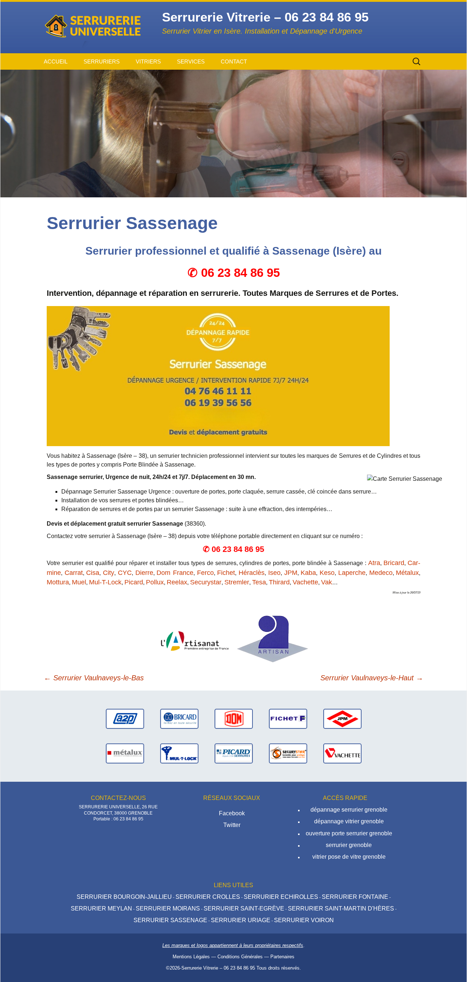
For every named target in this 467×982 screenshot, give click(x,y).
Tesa (259, 582)
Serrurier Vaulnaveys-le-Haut (371, 678)
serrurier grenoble (349, 845)
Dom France (175, 572)
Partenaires (282, 956)
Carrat (74, 572)
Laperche (352, 572)
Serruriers (102, 61)
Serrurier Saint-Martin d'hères (341, 908)
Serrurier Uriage (240, 920)
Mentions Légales (191, 956)
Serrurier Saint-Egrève (244, 908)
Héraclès (252, 572)
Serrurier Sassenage (170, 920)
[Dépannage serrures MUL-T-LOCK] (179, 753)
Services (191, 61)
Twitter (231, 825)
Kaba (308, 572)
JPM (290, 572)
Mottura (58, 582)
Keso (327, 572)
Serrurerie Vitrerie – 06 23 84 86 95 (218, 968)
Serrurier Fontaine (355, 897)
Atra (374, 563)
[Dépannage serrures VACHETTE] (342, 753)
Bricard (393, 563)
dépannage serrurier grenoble (348, 810)
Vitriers (148, 61)
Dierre (144, 572)
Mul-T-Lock (105, 582)
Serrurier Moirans (168, 908)
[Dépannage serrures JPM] (342, 718)
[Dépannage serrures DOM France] (233, 718)
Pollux (155, 582)
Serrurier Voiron (304, 920)
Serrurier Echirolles (281, 897)
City (108, 572)
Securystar (205, 582)
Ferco (205, 572)
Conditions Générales (240, 956)
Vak (326, 582)
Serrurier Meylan (101, 908)
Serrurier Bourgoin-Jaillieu (124, 897)
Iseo (274, 572)
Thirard (279, 582)
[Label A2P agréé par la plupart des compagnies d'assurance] (125, 718)
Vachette (305, 582)
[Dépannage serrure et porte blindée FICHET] (288, 718)
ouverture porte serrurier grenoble (349, 833)
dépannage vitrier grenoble (349, 821)
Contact (234, 61)
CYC (125, 572)
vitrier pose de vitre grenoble (349, 857)
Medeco (381, 572)
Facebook (232, 813)
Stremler (236, 582)
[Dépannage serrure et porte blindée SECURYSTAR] (288, 753)
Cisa (92, 572)
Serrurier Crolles (207, 897)
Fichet (226, 572)
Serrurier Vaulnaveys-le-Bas (94, 678)
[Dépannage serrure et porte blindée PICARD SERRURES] (233, 753)
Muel (79, 582)
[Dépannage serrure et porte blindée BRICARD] (179, 718)
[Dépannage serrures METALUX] (125, 753)
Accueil (55, 61)
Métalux (407, 572)
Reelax (177, 582)
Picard (133, 582)
